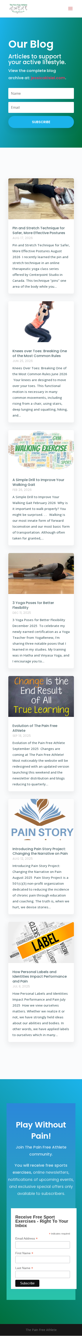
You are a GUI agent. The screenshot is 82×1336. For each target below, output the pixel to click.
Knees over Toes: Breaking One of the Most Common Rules (39, 353)
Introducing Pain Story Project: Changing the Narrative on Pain (40, 851)
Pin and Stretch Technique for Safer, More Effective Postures (38, 230)
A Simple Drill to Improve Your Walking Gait (38, 482)
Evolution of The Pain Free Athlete (34, 728)
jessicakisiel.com (48, 78)
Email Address (26, 1238)
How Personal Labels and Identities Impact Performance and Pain (39, 976)
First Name (24, 1253)
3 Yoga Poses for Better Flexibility (33, 605)
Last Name (24, 1268)
